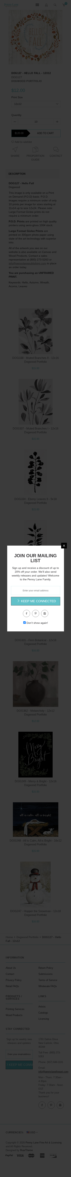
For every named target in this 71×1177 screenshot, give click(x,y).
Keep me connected (38, 601)
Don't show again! (37, 622)
